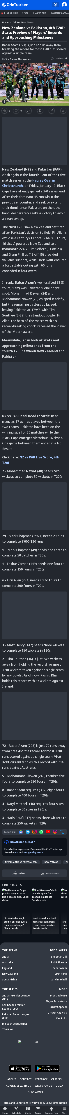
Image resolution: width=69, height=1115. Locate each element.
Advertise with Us (18, 1085)
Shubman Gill (59, 956)
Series (38, 1112)
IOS (16, 852)
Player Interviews (56, 1001)
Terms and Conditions (15, 1102)
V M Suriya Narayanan (16, 59)
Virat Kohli (61, 973)
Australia (7, 962)
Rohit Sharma (59, 962)
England (7, 968)
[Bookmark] (40, 110)
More (64, 1113)
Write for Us (43, 1085)
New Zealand (52, 862)
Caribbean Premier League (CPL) (13, 1006)
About (11, 1079)
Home (5, 1112)
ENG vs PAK (39, 13)
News (25, 13)
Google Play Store (33, 852)
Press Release (58, 995)
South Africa (9, 979)
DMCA (59, 1085)
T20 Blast (7, 1029)
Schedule (16, 1112)
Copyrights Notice (56, 1102)
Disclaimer (35, 1092)
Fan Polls (61, 1018)
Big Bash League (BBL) (15, 1023)
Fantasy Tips (51, 1112)
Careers (56, 1079)
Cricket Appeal (58, 1007)
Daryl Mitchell (58, 979)
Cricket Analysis (57, 1012)
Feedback (41, 1079)
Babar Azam (60, 968)
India (5, 956)
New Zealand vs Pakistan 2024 (21, 862)
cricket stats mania (23, 22)
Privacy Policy (37, 1102)
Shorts (28, 1112)
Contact (26, 1079)
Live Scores (11, 13)
